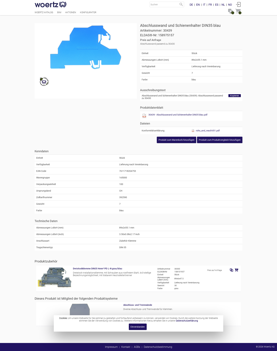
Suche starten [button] (181, 4)
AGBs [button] (137, 346)
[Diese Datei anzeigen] (144, 116)
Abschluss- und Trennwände (137, 305)
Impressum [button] (111, 346)
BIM (59, 12)
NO (230, 4)
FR (210, 4)
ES (216, 4)
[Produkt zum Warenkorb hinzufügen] (236, 270)
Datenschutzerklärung (187, 320)
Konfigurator (88, 12)
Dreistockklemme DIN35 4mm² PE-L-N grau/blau (97, 268)
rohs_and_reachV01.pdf (208, 130)
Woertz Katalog (44, 12)
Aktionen (70, 12)
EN (198, 4)
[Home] (51, 5)
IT (204, 4)
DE (191, 4)
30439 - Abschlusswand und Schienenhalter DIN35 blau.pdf (177, 114)
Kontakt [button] (125, 346)
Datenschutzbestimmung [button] (158, 346)
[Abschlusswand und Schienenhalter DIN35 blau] (86, 47)
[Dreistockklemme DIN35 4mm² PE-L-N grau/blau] (54, 286)
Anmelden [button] (238, 4)
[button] (219, 140)
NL (223, 4)
